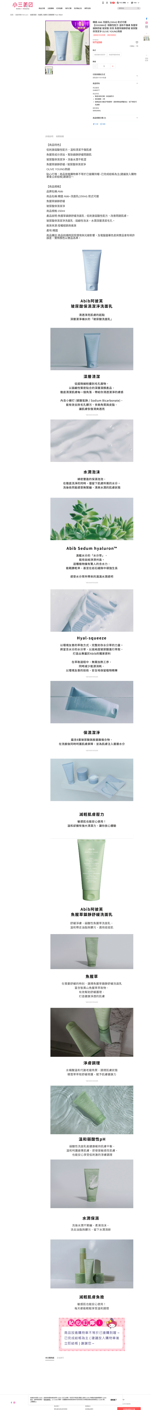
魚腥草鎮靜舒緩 (114, 55)
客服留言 (88, 1406)
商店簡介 (56, 1406)
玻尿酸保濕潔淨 (99, 55)
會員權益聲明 (89, 1409)
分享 (96, 124)
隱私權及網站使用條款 (60, 1409)
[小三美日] (22, 5)
